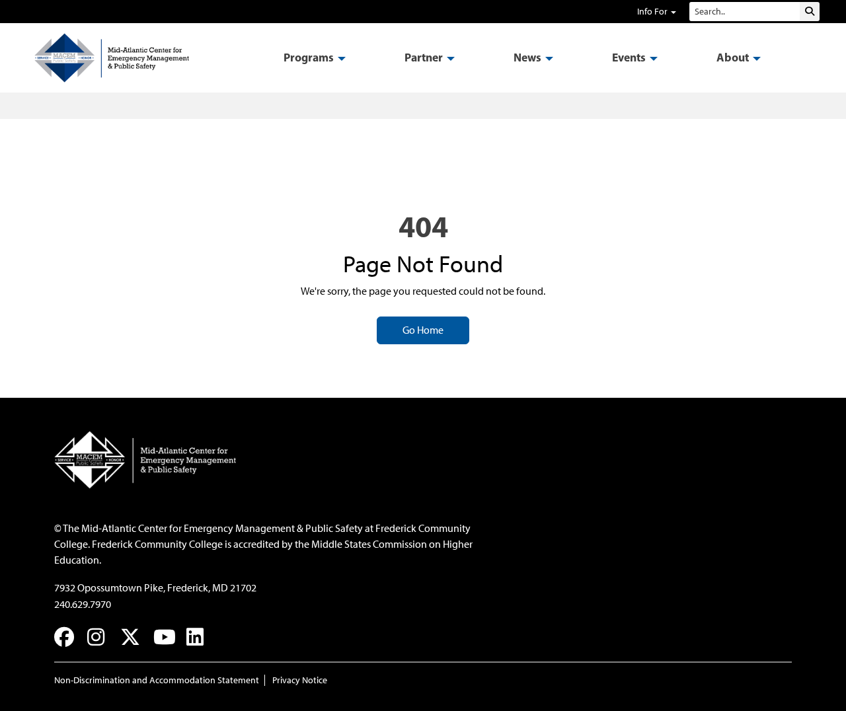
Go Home (423, 330)
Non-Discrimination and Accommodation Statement (156, 680)
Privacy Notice (299, 680)
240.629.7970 (82, 604)
